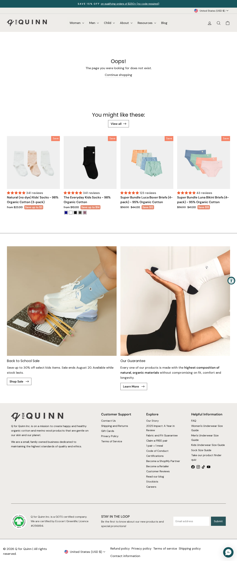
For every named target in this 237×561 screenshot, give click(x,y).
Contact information (125, 556)
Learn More (131, 386)
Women (75, 23)
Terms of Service (111, 441)
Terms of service (165, 548)
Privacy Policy (109, 436)
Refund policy (120, 548)
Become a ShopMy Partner (163, 461)
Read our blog (155, 476)
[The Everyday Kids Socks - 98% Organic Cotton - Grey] (80, 212)
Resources (145, 23)
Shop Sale (17, 381)
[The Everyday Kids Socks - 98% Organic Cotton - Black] (75, 212)
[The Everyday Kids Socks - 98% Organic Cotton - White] (70, 212)
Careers (151, 487)
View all (116, 124)
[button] (16, 193)
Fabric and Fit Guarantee (162, 435)
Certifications (155, 456)
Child (108, 23)
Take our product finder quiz (206, 457)
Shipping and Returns (114, 426)
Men (92, 23)
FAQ (193, 421)
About (125, 23)
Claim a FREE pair (157, 440)
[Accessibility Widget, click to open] (231, 280)
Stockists (152, 481)
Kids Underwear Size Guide (208, 445)
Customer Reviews (158, 471)
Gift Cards (107, 431)
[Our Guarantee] (175, 301)
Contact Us (108, 421)
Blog (164, 23)
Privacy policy (141, 548)
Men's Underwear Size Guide (205, 438)
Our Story (152, 421)
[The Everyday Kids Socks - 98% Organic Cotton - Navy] (66, 212)
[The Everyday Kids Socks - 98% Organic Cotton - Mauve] (84, 212)
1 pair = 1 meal (154, 445)
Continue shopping (118, 75)
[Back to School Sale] (62, 301)
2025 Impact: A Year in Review (160, 428)
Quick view (33, 184)
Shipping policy (190, 548)
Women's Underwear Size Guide (207, 428)
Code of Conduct (157, 451)
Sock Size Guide (201, 450)
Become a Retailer (157, 466)
